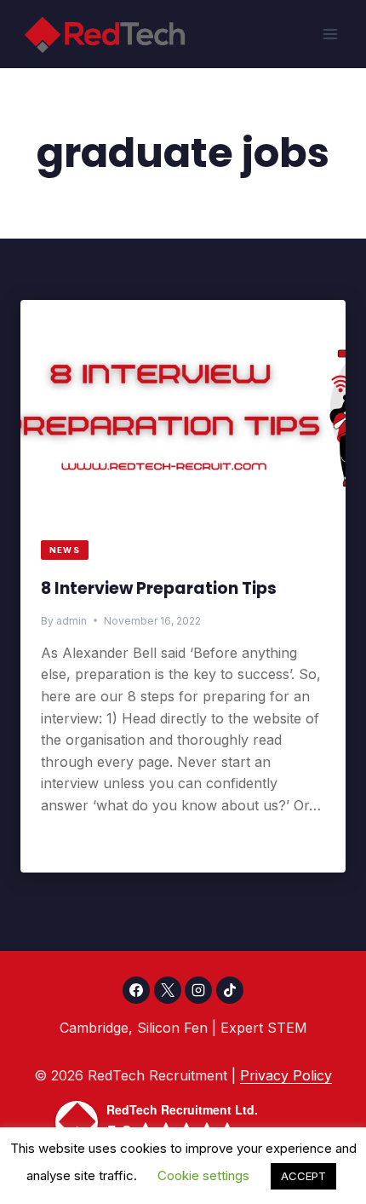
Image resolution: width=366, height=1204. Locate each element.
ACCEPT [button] (303, 1176)
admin (71, 620)
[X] (167, 990)
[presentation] (183, 411)
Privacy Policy (286, 1075)
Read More (85, 842)
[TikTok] (229, 990)
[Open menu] (330, 33)
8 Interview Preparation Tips (159, 588)
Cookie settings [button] (203, 1175)
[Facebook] (136, 990)
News (64, 550)
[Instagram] (198, 990)
